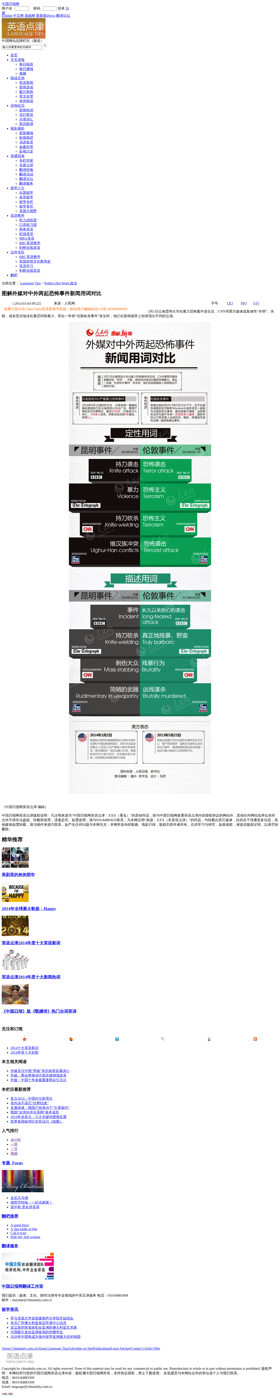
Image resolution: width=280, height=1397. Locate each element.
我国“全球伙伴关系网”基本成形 (34, 1112)
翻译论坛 (63, 15)
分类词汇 (26, 119)
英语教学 (17, 215)
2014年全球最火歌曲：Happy (29, 908)
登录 (61, 8)
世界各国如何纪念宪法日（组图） (36, 1121)
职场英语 (26, 234)
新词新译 (26, 124)
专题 (12, 1163)
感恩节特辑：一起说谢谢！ (31, 1202)
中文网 (18, 15)
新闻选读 (26, 87)
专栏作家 (26, 160)
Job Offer (153, 1348)
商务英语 (26, 229)
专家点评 (26, 165)
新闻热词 (26, 110)
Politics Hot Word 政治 (60, 283)
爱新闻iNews (45, 15)
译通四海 (17, 156)
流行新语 (26, 115)
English (7, 15)
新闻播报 (26, 133)
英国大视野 (28, 211)
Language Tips (30, 283)
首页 (14, 55)
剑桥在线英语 (29, 247)
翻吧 (14, 275)
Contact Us (138, 1348)
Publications (101, 1348)
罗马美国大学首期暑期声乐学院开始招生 (42, 1318)
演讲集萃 (26, 142)
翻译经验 (26, 170)
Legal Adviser (120, 1348)
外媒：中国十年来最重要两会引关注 (38, 1080)
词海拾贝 (17, 105)
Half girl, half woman (25, 1237)
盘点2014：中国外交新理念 (31, 1098)
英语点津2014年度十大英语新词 (31, 943)
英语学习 (26, 266)
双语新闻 (26, 82)
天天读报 (17, 60)
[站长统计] (7, 1394)
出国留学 (26, 192)
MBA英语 (26, 238)
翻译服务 (26, 183)
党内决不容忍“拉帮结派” (29, 1103)
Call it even (18, 1233)
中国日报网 (10, 4)
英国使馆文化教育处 (35, 261)
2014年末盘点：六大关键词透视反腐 (38, 1117)
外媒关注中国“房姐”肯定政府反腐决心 (40, 1071)
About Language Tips (53, 1348)
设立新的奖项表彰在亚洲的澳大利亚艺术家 (43, 1327)
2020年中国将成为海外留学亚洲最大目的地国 (45, 1337)
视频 (22, 73)
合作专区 (17, 252)
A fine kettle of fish (23, 1229)
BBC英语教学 (29, 243)
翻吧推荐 (10, 1216)
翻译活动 (26, 174)
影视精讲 (26, 137)
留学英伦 (26, 206)
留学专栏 (26, 202)
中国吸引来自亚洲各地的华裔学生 (36, 1332)
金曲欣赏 (26, 147)
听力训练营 (28, 220)
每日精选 (26, 64)
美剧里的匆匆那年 (18, 874)
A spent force (19, 1225)
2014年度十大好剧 (24, 1052)
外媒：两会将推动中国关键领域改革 (38, 1075)
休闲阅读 (26, 101)
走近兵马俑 (19, 1198)
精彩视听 (17, 128)
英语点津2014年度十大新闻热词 (31, 977)
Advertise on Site (81, 1348)
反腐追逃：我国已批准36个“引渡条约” (40, 1108)
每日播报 (26, 69)
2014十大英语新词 (24, 1048)
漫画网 (29, 15)
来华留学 (26, 197)
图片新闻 (26, 92)
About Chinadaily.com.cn (19, 1348)
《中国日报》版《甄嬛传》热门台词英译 (39, 1011)
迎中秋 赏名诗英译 (24, 1207)
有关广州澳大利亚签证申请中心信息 (38, 1323)
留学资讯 (10, 1309)
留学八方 (17, 188)
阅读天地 (17, 78)
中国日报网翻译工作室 (22, 1286)
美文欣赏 (26, 96)
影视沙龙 (26, 151)
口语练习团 (28, 225)
